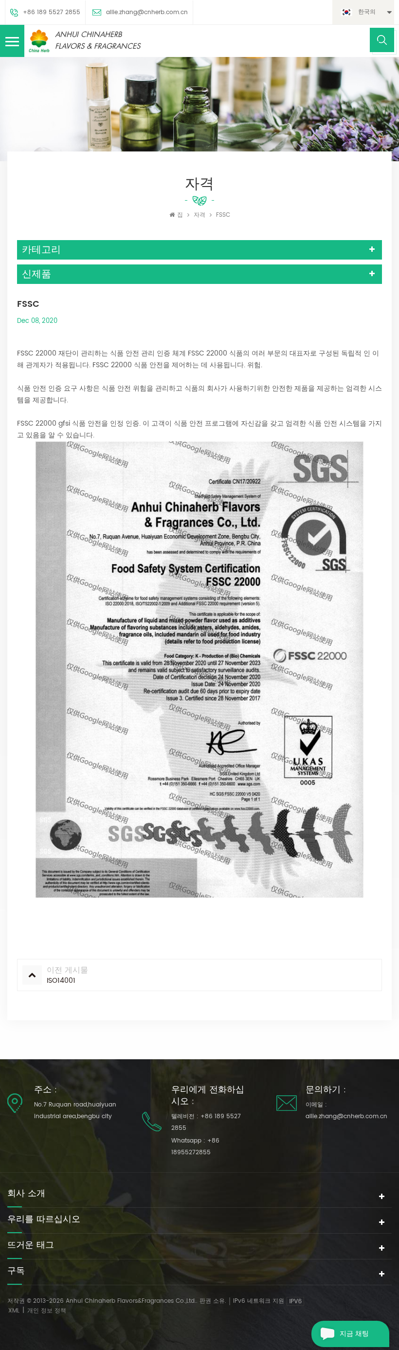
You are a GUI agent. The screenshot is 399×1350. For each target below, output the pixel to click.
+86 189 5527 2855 (51, 12)
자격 (199, 215)
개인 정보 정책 (46, 1310)
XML (13, 1310)
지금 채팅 (354, 1333)
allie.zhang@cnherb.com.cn (147, 12)
